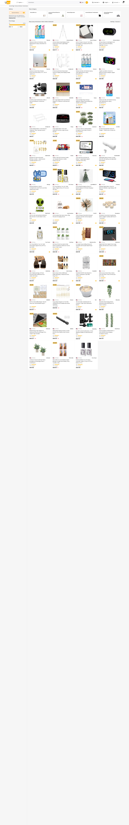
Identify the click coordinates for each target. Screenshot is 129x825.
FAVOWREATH (93, 184)
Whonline (118, 300)
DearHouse (117, 328)
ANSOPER (71, 97)
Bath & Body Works (70, 271)
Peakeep (118, 184)
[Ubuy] (7, 2)
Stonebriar (117, 213)
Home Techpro (93, 40)
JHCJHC (48, 97)
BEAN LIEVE (47, 155)
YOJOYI (94, 213)
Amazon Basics (70, 40)
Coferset (48, 357)
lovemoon (94, 126)
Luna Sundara (70, 213)
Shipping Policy (12, 18)
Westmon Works (93, 242)
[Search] (87, 2)
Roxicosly (94, 155)
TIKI (95, 300)
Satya (95, 97)
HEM (119, 271)
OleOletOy (48, 271)
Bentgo (48, 184)
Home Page (11, 6)
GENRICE (48, 300)
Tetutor (71, 300)
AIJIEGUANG (117, 155)
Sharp (72, 126)
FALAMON (94, 271)
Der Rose (71, 242)
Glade (71, 155)
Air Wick (118, 126)
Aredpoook (70, 69)
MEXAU (71, 328)
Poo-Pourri (71, 184)
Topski (118, 69)
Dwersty (48, 69)
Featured (117, 21)
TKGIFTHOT (47, 213)
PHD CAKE (71, 357)
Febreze (48, 40)
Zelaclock (117, 242)
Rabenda (48, 328)
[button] (96, 2)
